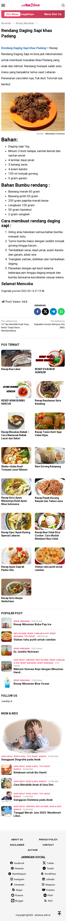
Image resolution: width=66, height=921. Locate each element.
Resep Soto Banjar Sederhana (12, 600)
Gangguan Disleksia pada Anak (33, 799)
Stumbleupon (19, 874)
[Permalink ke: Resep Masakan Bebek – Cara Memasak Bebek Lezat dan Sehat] (16, 420)
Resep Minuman (22, 621)
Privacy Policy (48, 839)
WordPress (50, 874)
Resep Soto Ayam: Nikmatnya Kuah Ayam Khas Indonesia (14, 501)
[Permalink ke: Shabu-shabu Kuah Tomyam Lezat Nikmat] (16, 455)
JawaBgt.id (6, 701)
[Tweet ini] (45, 311)
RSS (50, 901)
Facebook (19, 863)
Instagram (19, 879)
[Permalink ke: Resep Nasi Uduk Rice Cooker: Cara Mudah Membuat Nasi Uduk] (50, 521)
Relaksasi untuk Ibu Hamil (30, 772)
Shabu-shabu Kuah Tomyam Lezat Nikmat (14, 468)
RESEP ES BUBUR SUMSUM (45, 371)
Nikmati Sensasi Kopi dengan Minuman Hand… (38, 671)
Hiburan (30, 660)
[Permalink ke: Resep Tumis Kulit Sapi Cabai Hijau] (50, 420)
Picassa (19, 895)
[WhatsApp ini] (61, 311)
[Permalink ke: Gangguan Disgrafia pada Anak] (33, 736)
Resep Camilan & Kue (38, 633)
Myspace (50, 884)
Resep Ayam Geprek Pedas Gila (12, 568)
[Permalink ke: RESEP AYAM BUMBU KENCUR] (16, 389)
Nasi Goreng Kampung (48, 466)
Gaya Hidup (19, 660)
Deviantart (19, 884)
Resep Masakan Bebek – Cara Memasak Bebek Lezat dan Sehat (15, 435)
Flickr (50, 895)
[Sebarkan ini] (37, 311)
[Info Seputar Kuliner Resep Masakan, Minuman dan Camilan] (33, 5)
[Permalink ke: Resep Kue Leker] (16, 358)
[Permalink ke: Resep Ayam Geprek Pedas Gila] (16, 555)
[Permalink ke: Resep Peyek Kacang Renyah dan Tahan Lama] (50, 486)
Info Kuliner (20, 633)
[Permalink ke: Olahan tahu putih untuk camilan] (50, 555)
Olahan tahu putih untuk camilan (35, 639)
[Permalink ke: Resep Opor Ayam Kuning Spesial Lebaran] (16, 521)
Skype (19, 890)
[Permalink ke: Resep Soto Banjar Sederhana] (16, 587)
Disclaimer (17, 845)
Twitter (50, 863)
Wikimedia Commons (55, 134)
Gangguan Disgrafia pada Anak (20, 759)
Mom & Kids (20, 756)
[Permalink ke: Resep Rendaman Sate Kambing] (50, 389)
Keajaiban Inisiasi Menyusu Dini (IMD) (49, 324)
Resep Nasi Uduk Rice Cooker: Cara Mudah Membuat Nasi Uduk (47, 535)
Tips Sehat (29, 636)
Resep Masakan (28, 663)
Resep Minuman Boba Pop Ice (32, 624)
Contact (48, 845)
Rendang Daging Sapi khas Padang (24, 48)
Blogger (19, 901)
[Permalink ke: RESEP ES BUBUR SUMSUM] (50, 358)
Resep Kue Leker (11, 369)
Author (32, 850)
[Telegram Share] (53, 311)
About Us (17, 839)
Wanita (42, 756)
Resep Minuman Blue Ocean (31, 683)
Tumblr (50, 868)
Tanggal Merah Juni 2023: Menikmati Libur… (37, 814)
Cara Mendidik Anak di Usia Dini (33, 784)
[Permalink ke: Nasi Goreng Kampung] (50, 455)
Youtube (50, 890)
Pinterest (19, 868)
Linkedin (50, 879)
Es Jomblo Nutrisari (26, 651)
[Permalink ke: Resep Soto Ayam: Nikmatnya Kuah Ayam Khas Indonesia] (16, 486)
